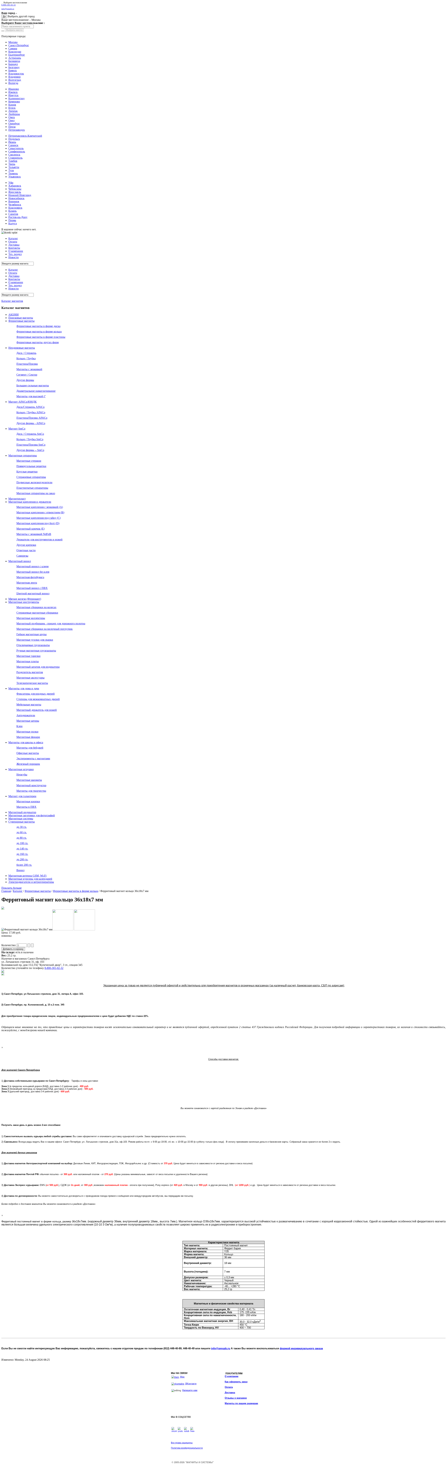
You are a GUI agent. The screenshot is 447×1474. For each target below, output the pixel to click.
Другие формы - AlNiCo (30, 423)
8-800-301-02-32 (8, 5)
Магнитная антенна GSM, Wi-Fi (27, 875)
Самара (12, 48)
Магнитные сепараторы (22, 455)
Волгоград (14, 79)
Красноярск (15, 207)
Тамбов (12, 160)
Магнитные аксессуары (30, 677)
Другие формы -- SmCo (30, 450)
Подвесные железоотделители (34, 482)
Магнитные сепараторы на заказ (35, 493)
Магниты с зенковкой (29, 369)
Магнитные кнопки (28, 801)
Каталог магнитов (12, 300)
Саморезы (22, 555)
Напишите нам (189, 1390)
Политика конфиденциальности (187, 1448)
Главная (6, 891)
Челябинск (14, 204)
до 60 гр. (21, 832)
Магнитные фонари (28, 737)
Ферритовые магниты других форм (37, 342)
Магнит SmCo (16, 428)
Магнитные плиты (27, 661)
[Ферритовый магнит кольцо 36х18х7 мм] (2, 908)
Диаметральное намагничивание (36, 390)
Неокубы (21, 774)
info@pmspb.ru (220, 1348)
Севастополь (16, 148)
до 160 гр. (22, 854)
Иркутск (13, 95)
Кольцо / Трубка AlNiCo (30, 412)
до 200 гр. (22, 859)
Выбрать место (14, 30)
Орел (11, 120)
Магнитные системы (20, 818)
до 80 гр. (21, 837)
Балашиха (14, 61)
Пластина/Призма (27, 363)
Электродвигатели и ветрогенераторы (31, 881)
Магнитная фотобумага (30, 577)
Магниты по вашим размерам (241, 1403)
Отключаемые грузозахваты (33, 645)
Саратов (13, 214)
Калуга (12, 223)
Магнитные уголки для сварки (34, 639)
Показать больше (11, 887)
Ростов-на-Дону (17, 217)
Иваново (13, 88)
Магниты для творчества (31, 790)
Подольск (14, 138)
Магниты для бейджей (29, 747)
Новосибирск (16, 198)
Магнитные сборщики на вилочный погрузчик (44, 628)
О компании (231, 1376)
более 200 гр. (24, 864)
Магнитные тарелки (28, 655)
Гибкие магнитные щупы (31, 634)
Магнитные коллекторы (30, 618)
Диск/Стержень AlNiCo (30, 406)
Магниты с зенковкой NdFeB (33, 534)
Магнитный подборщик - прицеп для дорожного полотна (50, 623)
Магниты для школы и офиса (25, 742)
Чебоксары (14, 188)
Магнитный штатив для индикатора (38, 666)
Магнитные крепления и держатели (29, 501)
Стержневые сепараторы (31, 477)
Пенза (12, 126)
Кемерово (14, 101)
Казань (12, 210)
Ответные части (26, 550)
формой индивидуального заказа (301, 1348)
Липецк (13, 110)
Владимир (14, 76)
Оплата (229, 1387)
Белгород (13, 67)
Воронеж (13, 201)
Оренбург (14, 123)
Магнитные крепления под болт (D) (37, 523)
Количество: (9, 945)
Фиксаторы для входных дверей (35, 693)
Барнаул (13, 64)
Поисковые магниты (20, 317)
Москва (12, 42)
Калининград (16, 98)
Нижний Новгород (19, 195)
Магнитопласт (17, 498)
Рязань (12, 142)
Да (4, 16)
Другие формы (25, 380)
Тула (11, 170)
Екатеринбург (16, 54)
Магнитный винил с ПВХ (32, 588)
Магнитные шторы (27, 720)
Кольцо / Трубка (26, 358)
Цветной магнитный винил (32, 593)
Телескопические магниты (32, 683)
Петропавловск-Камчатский (25, 135)
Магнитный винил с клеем (32, 566)
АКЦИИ (13, 314)
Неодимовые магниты (21, 347)
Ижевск (13, 92)
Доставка (230, 1392)
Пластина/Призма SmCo (30, 444)
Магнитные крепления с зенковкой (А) (39, 507)
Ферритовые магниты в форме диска (38, 326)
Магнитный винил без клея (32, 571)
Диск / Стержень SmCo (30, 433)
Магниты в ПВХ (26, 806)
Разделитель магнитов (29, 672)
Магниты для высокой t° (31, 396)
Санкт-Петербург (18, 45)
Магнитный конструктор (31, 785)
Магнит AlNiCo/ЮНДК (22, 401)
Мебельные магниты (28, 704)
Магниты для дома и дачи (23, 688)
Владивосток (16, 73)
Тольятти (13, 167)
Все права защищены (182, 1443)
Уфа (10, 182)
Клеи (19, 726)
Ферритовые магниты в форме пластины (40, 336)
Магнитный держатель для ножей (36, 709)
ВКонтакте (190, 1383)
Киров (12, 104)
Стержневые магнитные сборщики (37, 612)
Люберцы (14, 114)
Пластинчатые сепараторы (32, 487)
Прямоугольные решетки (31, 466)
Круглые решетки (27, 471)
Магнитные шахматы (29, 779)
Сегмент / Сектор (26, 374)
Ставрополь (15, 157)
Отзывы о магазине (236, 1398)
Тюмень (13, 173)
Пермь (12, 220)
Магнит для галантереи (22, 796)
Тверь (11, 164)
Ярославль (14, 192)
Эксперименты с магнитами (33, 758)
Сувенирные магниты (21, 821)
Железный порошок (28, 763)
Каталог (18, 891)
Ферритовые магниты (21, 320)
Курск (12, 107)
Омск (11, 117)
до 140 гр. (22, 848)
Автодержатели (25, 715)
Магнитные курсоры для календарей (30, 878)
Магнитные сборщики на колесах (36, 607)
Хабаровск (14, 185)
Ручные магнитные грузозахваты (36, 650)
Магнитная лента (26, 582)
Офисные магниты (27, 753)
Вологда (13, 83)
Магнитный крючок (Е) (30, 528)
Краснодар (14, 51)
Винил (20, 870)
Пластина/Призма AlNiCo (31, 417)
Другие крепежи (26, 544)
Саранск (13, 145)
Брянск (12, 70)
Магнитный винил (19, 561)
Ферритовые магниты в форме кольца (39, 331)
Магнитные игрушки (21, 769)
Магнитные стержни (28, 460)
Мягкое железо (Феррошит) (24, 598)
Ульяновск (14, 176)
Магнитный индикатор (22, 812)
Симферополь (16, 151)
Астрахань (14, 57)
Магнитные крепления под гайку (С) (38, 517)
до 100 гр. (22, 843)
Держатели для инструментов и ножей (39, 539)
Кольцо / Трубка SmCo (29, 439)
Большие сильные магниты (32, 385)
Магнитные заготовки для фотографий (31, 815)
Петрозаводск (16, 129)
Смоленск (14, 154)
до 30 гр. (21, 826)
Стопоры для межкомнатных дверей (38, 699)
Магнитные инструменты (23, 602)
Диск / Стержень (26, 353)
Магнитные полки (27, 731)
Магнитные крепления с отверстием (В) (40, 512)
